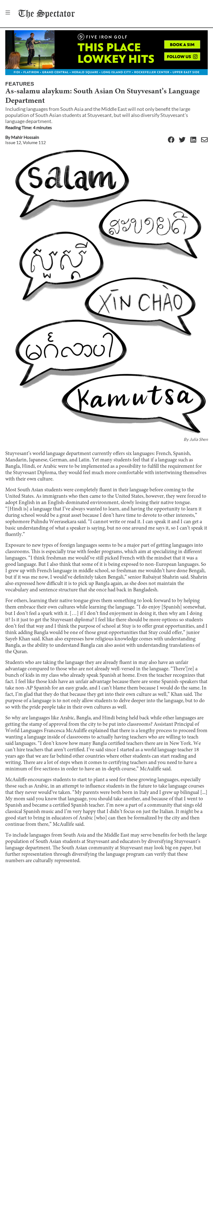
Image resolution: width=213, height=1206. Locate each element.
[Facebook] (171, 140)
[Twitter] (182, 140)
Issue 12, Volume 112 (25, 142)
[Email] (204, 140)
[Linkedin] (193, 140)
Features (19, 84)
